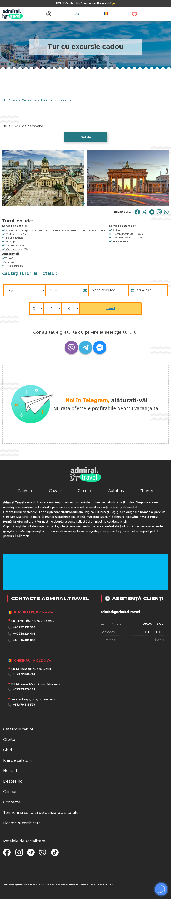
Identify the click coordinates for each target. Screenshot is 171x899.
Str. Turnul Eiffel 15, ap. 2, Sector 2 (33, 620)
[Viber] (159, 211)
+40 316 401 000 (21, 640)
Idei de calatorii (17, 760)
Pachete (25, 490)
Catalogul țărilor (18, 729)
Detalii (85, 137)
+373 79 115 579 (21, 705)
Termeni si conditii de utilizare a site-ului (41, 812)
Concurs (11, 791)
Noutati (10, 771)
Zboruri (146, 490)
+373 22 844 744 (21, 674)
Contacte (11, 802)
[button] (83, 203)
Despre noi (13, 781)
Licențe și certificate (22, 823)
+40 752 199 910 (21, 627)
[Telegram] (151, 211)
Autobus (116, 490)
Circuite (85, 490)
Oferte (9, 739)
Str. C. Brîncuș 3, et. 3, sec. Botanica (33, 699)
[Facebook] (137, 211)
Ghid (7, 750)
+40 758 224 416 (21, 634)
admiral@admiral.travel (120, 612)
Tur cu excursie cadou (56, 100)
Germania (29, 100)
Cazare (55, 490)
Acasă (12, 100)
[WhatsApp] (166, 211)
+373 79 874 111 (21, 690)
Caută (110, 309)
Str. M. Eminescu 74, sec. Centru (31, 669)
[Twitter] (144, 211)
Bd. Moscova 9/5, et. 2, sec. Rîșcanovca (35, 684)
